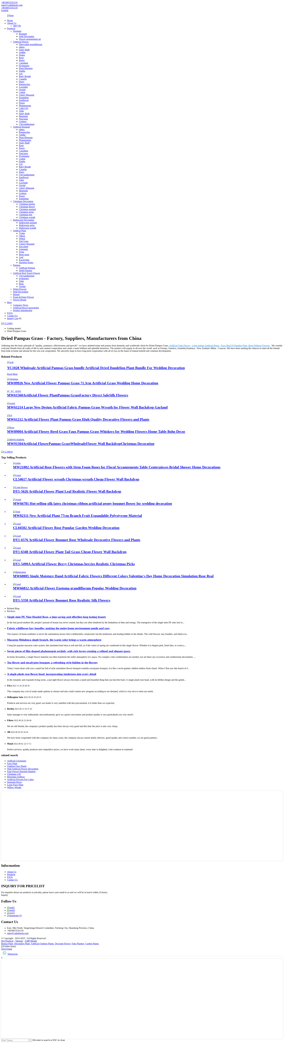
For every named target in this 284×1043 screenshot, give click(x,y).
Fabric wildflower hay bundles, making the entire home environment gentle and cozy (58, 628)
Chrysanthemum (26, 124)
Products (11, 28)
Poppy (22, 103)
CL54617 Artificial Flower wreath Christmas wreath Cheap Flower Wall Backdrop (76, 479)
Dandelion (24, 97)
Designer (17, 31)
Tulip (21, 111)
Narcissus (23, 119)
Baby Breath (25, 76)
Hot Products (7, 941)
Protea (22, 55)
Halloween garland (28, 222)
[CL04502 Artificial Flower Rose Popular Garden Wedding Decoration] (17, 524)
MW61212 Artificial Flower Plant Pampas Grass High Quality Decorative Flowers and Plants (78, 419)
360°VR (17, 26)
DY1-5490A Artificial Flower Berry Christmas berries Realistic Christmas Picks (74, 564)
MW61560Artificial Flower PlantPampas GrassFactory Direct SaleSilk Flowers (67, 395)
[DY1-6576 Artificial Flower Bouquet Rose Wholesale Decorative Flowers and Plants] (17, 536)
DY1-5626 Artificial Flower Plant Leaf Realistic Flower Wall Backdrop (67, 491)
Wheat (22, 238)
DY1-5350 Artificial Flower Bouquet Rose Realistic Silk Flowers (61, 600)
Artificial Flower (21, 41)
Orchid (22, 89)
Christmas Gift (14, 774)
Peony (22, 60)
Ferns (21, 252)
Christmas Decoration (23, 201)
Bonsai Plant (7, 943)
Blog (9, 302)
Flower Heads (19, 300)
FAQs (10, 313)
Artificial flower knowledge (26, 307)
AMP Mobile (31, 941)
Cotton (22, 92)
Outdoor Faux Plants (16, 766)
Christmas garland (27, 209)
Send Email (6, 949)
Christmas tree (25, 214)
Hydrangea (24, 65)
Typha (22, 233)
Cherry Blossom (26, 95)
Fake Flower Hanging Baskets (21, 771)
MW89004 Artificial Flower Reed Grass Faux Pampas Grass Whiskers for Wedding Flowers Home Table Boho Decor (96, 431)
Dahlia (22, 71)
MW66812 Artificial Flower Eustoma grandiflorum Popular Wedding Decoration (74, 588)
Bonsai (16, 294)
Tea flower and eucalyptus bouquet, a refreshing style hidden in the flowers (52, 662)
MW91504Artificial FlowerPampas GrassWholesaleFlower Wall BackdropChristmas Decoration (80, 444)
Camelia (23, 79)
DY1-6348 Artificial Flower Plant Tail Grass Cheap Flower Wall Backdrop (69, 552)
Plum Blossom (26, 68)
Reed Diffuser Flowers (259, 345)
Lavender (23, 87)
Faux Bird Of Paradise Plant (234, 345)
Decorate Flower (62, 943)
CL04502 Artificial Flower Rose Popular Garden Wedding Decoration (66, 528)
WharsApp (13, 954)
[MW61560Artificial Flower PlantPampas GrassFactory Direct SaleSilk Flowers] (14, 391)
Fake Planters (78, 943)
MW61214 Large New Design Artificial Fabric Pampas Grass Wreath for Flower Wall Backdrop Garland (87, 407)
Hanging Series (26, 262)
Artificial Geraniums (16, 761)
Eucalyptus (24, 260)
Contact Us (12, 315)
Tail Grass (23, 241)
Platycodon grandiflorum (30, 44)
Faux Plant (12, 763)
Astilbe (22, 52)
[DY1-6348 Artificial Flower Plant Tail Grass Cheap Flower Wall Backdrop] (17, 548)
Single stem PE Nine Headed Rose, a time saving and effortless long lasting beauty (56, 616)
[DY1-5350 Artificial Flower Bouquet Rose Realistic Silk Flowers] (17, 596)
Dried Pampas (25, 270)
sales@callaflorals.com (17, 933)
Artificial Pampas (27, 268)
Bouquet (23, 34)
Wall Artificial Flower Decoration (22, 769)
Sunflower (24, 100)
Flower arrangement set (30, 39)
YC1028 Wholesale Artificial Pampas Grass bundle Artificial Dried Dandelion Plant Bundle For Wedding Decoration (96, 368)
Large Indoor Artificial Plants (205, 345)
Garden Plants (92, 943)
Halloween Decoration (23, 220)
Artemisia (23, 249)
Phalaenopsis (25, 105)
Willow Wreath (14, 787)
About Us (11, 23)
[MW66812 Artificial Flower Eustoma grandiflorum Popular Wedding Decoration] (17, 584)
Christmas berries (27, 204)
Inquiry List (12, 318)
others (22, 47)
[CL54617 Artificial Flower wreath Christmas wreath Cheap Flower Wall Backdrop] (17, 475)
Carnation (23, 63)
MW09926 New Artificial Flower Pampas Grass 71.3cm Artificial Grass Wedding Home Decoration (82, 383)
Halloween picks (27, 225)
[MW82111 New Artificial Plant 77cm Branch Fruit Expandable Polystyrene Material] (16, 511)
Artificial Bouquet (21, 127)
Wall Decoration (26, 36)
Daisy (21, 81)
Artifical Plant (19, 230)
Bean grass (24, 254)
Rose (21, 57)
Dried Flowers (19, 289)
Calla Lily (23, 108)
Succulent (23, 246)
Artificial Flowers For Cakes (20, 779)
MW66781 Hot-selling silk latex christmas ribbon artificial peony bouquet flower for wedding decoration (92, 503)
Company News (20, 305)
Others (22, 236)
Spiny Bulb (24, 49)
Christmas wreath (27, 217)
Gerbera (22, 121)
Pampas (16, 265)
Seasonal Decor (14, 782)
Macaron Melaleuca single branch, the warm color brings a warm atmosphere (54, 639)
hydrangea (24, 278)
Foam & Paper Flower (23, 297)
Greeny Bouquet (26, 244)
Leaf (21, 257)
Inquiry (4, 895)
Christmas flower (27, 206)
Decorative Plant (22, 943)
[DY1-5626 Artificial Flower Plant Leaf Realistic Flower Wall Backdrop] (20, 487)
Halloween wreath (27, 228)
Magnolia (23, 116)
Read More (12, 374)
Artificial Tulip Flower (179, 345)
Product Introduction (22, 310)
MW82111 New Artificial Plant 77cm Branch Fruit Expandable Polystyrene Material (77, 516)
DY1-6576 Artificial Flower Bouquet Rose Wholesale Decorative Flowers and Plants (76, 540)
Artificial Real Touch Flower (26, 273)
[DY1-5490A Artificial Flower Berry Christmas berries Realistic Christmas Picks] (17, 560)
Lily (21, 73)
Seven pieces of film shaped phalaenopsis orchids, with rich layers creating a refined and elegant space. (69, 651)
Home (10, 20)
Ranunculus (24, 84)
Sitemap (19, 941)
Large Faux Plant (15, 785)
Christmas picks (26, 212)
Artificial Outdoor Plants (42, 943)
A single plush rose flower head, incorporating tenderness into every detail (51, 674)
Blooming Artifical (16, 777)
